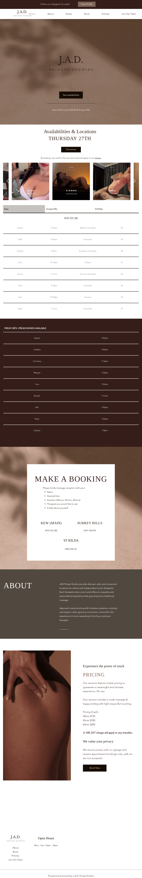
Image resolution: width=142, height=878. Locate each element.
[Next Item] (134, 181)
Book (15, 851)
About (15, 847)
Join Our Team (15, 859)
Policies (15, 855)
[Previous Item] (7, 181)
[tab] (24, 209)
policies (98, 158)
